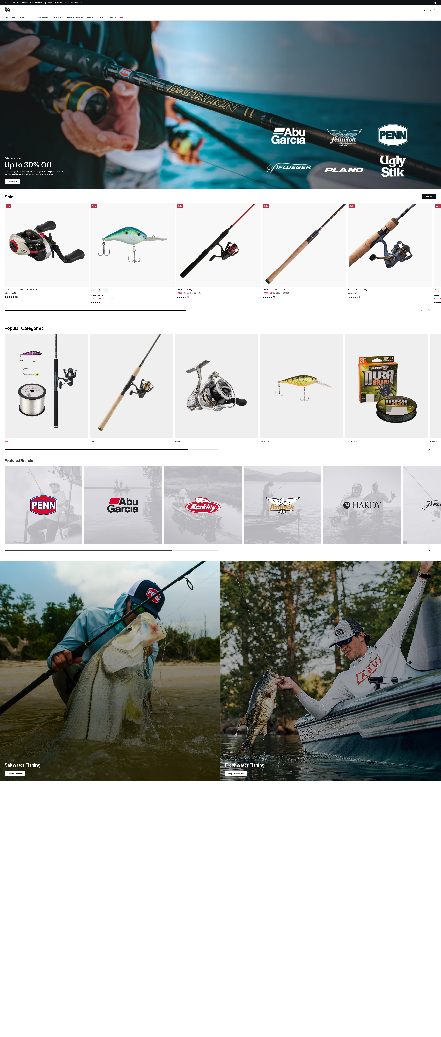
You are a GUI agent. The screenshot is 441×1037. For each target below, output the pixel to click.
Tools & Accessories (74, 17)
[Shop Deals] (220, 105)
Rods (22, 17)
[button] (421, 310)
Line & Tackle (57, 17)
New (6, 17)
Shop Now (78, 3)
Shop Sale (429, 196)
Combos (31, 17)
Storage (90, 17)
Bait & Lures (43, 17)
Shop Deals (12, 182)
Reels (14, 17)
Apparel (100, 17)
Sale (121, 17)
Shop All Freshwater (236, 774)
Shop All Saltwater (15, 774)
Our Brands (111, 17)
